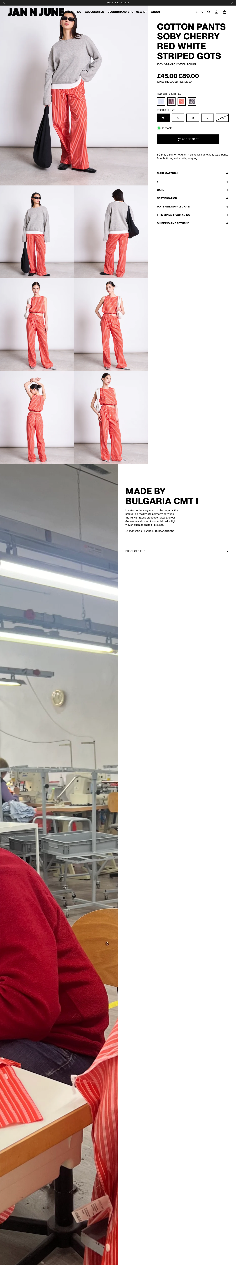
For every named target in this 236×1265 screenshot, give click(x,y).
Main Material (167, 173)
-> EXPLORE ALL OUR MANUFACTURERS (149, 531)
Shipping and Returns (173, 223)
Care (160, 190)
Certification (167, 198)
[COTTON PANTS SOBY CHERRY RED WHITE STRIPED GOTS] (182, 101)
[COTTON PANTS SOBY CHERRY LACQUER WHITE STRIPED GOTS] (171, 101)
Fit (159, 181)
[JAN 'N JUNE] (35, 12)
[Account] (216, 12)
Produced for (135, 551)
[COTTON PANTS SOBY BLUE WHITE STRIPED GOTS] (161, 101)
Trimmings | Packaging (173, 215)
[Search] (209, 12)
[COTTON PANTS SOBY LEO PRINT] (192, 101)
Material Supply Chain (173, 206)
